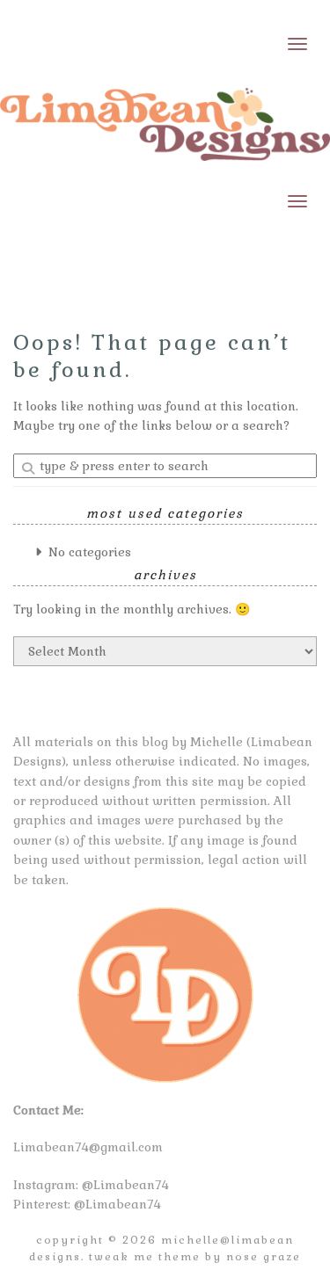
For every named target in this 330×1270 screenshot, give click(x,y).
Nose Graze (263, 1257)
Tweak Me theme (145, 1257)
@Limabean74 (125, 1185)
